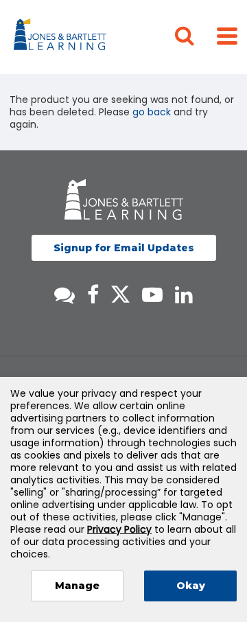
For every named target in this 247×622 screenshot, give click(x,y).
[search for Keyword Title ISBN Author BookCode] (195, 37)
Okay (190, 585)
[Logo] (62, 37)
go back (151, 112)
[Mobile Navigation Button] (227, 35)
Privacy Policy (119, 529)
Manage (77, 585)
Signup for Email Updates (124, 248)
